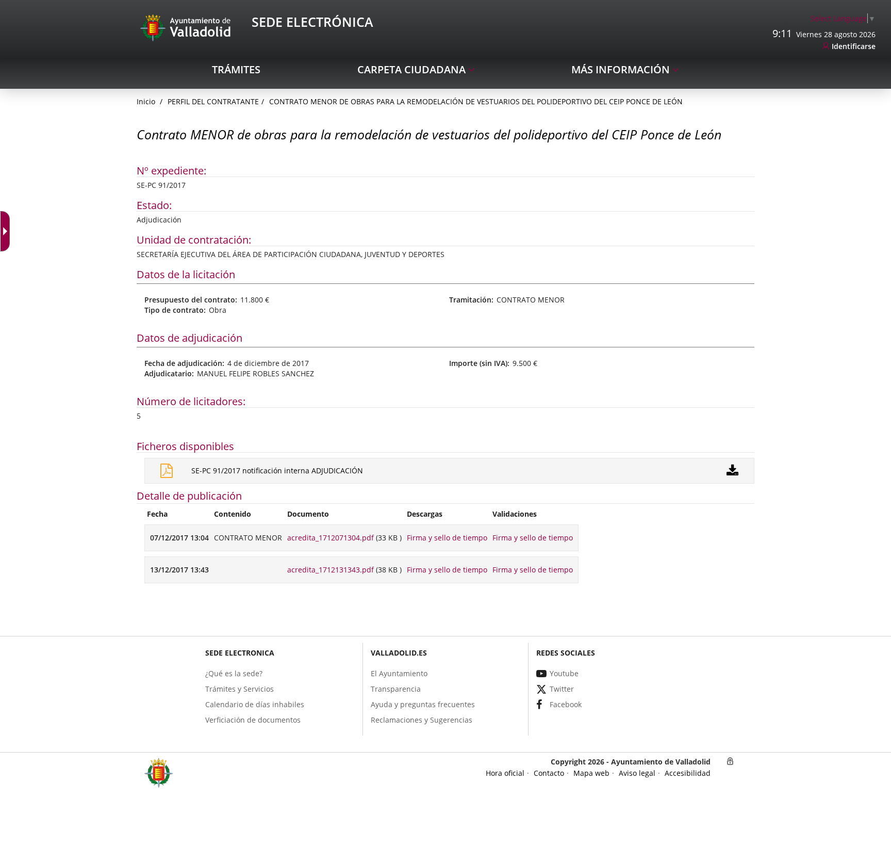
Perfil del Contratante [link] (213, 101)
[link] (7, 231)
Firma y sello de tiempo (447, 538)
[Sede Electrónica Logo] (187, 27)
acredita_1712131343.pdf (330, 570)
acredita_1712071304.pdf (330, 538)
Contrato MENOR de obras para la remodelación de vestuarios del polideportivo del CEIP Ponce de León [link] (476, 101)
